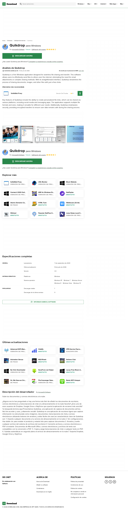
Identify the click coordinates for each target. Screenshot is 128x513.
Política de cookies (76, 488)
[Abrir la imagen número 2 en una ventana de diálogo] (82, 134)
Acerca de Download (42, 481)
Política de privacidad (77, 481)
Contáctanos (40, 488)
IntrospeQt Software (44, 392)
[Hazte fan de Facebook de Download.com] (106, 481)
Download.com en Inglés (44, 492)
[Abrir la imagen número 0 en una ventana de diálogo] (17, 134)
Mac (89, 4)
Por (17, 49)
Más (121, 4)
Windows (81, 4)
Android (103, 4)
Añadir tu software (42, 485)
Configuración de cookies (78, 497)
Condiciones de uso (77, 485)
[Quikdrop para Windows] (5, 47)
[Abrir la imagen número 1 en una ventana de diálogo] (50, 134)
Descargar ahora (23, 56)
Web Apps (113, 4)
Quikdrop (25, 45)
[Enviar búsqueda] (20, 4)
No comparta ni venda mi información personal (78, 493)
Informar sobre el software (45, 302)
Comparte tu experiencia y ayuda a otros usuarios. (45, 62)
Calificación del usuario (39, 49)
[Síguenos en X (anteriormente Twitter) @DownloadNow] (110, 481)
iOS (95, 4)
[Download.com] (9, 4)
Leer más (81, 70)
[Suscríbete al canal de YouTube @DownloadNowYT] (114, 481)
